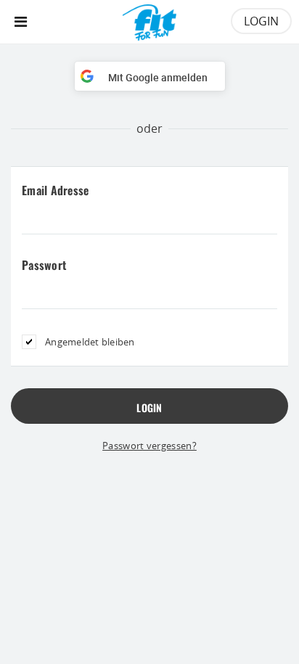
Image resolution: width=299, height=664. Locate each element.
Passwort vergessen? (149, 445)
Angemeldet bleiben (90, 341)
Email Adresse (55, 190)
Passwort (44, 265)
